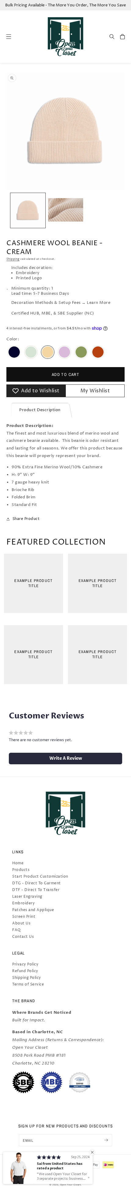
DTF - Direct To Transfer (35, 890)
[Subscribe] (106, 1140)
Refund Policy (25, 971)
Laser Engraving (27, 896)
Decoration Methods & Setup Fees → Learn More (60, 302)
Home (17, 863)
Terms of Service (28, 984)
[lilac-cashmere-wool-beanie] (64, 353)
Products (21, 869)
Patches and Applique (33, 910)
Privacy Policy (25, 964)
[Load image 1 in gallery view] (27, 210)
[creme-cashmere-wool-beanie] (47, 353)
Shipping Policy (26, 977)
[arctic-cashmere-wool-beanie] (31, 353)
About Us (21, 923)
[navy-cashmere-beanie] (14, 353)
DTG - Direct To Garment (36, 883)
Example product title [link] (33, 583)
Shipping (12, 259)
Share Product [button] (26, 518)
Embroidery (23, 903)
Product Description (40, 410)
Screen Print (23, 916)
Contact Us (23, 936)
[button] (112, 36)
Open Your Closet (70, 1184)
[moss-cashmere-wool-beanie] (81, 353)
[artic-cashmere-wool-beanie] (98, 353)
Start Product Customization (40, 876)
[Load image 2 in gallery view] (65, 210)
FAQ (16, 930)
